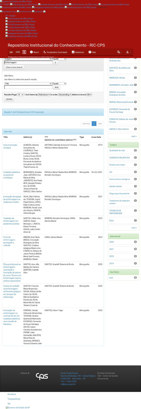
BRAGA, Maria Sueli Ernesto (121, 102)
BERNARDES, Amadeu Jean (121, 85)
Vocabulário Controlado (55, 52)
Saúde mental (115, 186)
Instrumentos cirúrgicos (119, 179)
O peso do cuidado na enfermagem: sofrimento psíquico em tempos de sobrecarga (12, 291)
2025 (111, 242)
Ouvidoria (12, 394)
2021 (111, 249)
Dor (110, 172)
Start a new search (14, 67)
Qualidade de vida (117, 150)
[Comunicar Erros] (44, 11)
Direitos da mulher (117, 165)
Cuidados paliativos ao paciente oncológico (11, 175)
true (111, 278)
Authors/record (79, 95)
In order (54, 95)
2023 (111, 256)
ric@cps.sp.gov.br (68, 384)
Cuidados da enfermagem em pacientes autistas (11, 221)
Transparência (14, 399)
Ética (111, 220)
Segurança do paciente (119, 193)
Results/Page (10, 95)
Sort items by (31, 95)
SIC (9, 404)
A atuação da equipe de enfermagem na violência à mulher (12, 199)
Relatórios (77, 52)
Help (92, 52)
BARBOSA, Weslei (117, 78)
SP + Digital (5, 4)
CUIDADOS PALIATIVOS (119, 158)
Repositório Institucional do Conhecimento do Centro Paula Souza (32, 57)
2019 (111, 263)
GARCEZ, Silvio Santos (119, 129)
